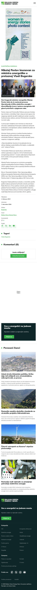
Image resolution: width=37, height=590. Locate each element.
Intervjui (22, 546)
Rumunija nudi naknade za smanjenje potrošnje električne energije (16, 483)
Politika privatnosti (6, 579)
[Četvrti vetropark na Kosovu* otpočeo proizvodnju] (18, 434)
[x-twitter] (16, 572)
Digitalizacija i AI (24, 543)
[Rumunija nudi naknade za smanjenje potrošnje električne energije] (18, 469)
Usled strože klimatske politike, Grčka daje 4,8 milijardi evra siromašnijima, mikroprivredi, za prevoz (17, 376)
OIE (2, 529)
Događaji (3, 550)
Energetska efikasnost (25, 529)
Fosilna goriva (5, 543)
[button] (35, 3)
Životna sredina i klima (7, 536)
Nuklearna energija (6, 539)
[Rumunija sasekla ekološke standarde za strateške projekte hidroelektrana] (18, 399)
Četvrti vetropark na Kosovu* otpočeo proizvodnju (17, 447)
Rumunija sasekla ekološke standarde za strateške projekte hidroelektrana (18, 412)
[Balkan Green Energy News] (9, 3)
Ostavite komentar (18, 256)
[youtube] (24, 572)
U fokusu (3, 546)
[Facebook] (3, 226)
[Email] (14, 226)
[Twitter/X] (6, 226)
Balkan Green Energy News (9, 215)
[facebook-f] (12, 572)
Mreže (21, 532)
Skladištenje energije (25, 536)
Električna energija (9, 66)
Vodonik (22, 539)
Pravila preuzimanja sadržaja (8, 566)
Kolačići (17, 579)
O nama (22, 562)
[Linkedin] (10, 226)
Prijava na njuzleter (6, 559)
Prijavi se (9, 337)
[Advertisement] (18, 291)
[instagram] (20, 572)
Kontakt (22, 559)
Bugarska (4, 210)
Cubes (13, 586)
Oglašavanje (4, 562)
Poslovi (22, 550)
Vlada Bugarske (5, 237)
